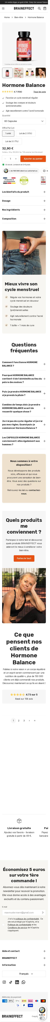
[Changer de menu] (3, 8)
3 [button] (24, 720)
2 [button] (18, 720)
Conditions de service (17, 927)
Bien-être (19, 17)
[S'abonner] (43, 912)
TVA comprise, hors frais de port (32, 152)
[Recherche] (39, 8)
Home (7, 17)
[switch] (42, 1018)
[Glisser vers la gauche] (8, 44)
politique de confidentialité (27, 919)
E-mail (4, 907)
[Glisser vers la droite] (40, 44)
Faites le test (24, 558)
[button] (7, 91)
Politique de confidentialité (19, 924)
